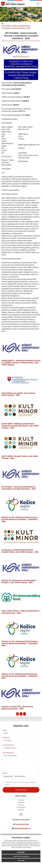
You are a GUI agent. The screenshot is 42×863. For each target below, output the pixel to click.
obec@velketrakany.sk (22, 828)
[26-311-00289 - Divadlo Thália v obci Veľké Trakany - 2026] (21, 442)
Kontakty (21, 810)
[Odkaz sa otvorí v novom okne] (21, 814)
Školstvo (21, 802)
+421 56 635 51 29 (22, 824)
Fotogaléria (21, 807)
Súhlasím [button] (21, 852)
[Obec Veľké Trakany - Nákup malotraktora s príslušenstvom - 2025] (21, 597)
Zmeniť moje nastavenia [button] (21, 856)
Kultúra (21, 805)
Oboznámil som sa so (20, 783)
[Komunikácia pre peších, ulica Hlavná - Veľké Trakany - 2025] (21, 379)
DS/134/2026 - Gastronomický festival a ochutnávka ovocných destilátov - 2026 (16, 27)
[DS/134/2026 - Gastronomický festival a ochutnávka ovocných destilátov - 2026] (21, 473)
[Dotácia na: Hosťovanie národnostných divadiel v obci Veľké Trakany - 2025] (21, 566)
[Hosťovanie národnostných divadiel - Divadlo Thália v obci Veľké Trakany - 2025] (21, 536)
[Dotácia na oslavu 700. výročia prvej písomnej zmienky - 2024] (21, 693)
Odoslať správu (21, 790)
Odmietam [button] (21, 860)
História (21, 800)
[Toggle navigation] (38, 4)
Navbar (4, 3)
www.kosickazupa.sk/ (20, 57)
